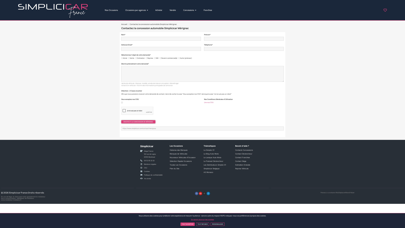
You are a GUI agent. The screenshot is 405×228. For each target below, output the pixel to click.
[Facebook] (196, 193)
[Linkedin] (208, 193)
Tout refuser (203, 224)
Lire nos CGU (208, 102)
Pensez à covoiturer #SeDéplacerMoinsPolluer (337, 193)
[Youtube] (200, 193)
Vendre (173, 10)
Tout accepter (187, 224)
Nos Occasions (111, 10)
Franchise (208, 10)
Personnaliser (217, 224)
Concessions (188, 10)
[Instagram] (204, 193)
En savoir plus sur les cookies (202, 219)
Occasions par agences (135, 10)
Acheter (158, 10)
